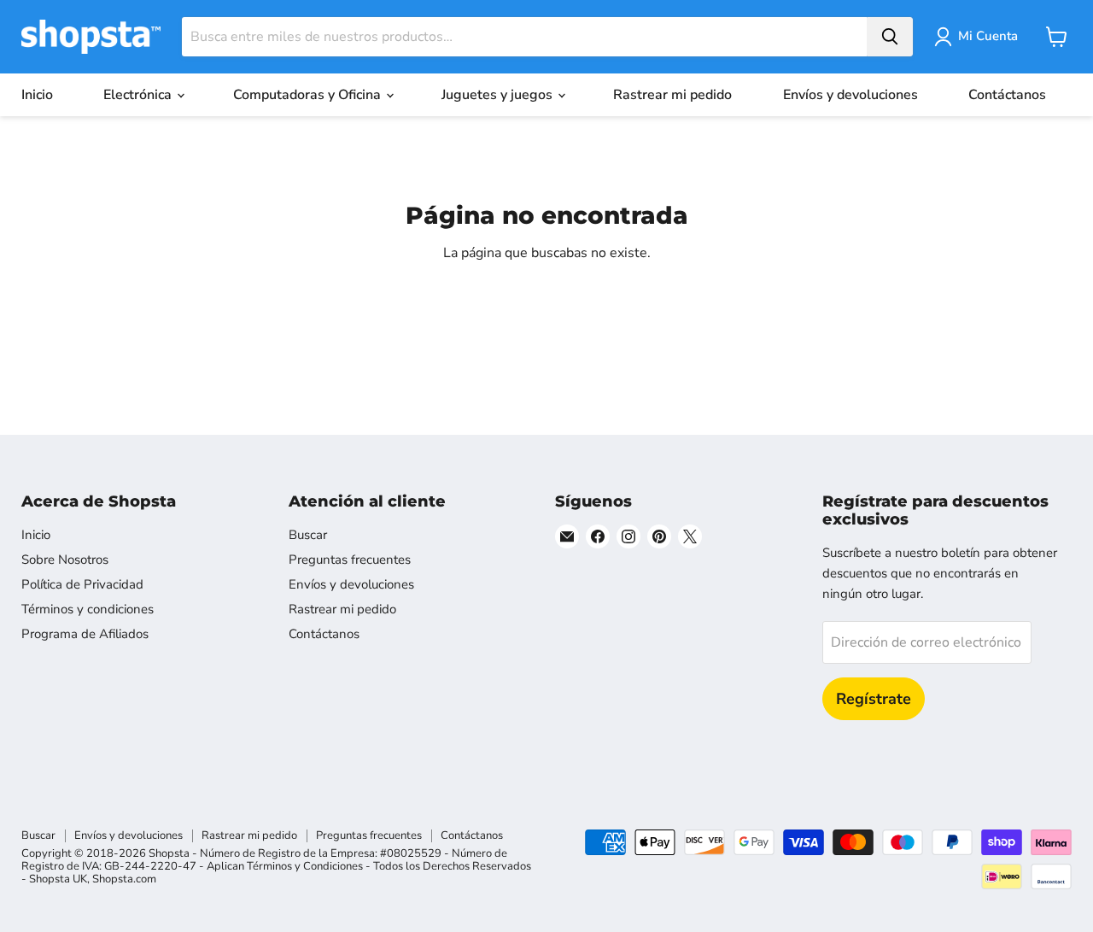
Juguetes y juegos (498, 94)
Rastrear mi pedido (672, 94)
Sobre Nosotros (64, 559)
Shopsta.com (124, 879)
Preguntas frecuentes (350, 559)
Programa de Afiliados (85, 633)
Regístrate (873, 699)
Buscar (308, 534)
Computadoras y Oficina (308, 94)
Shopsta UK (58, 879)
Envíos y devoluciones (850, 94)
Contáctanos (1007, 94)
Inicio (37, 94)
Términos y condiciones (87, 609)
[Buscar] (890, 36)
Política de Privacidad (82, 584)
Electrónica (139, 94)
